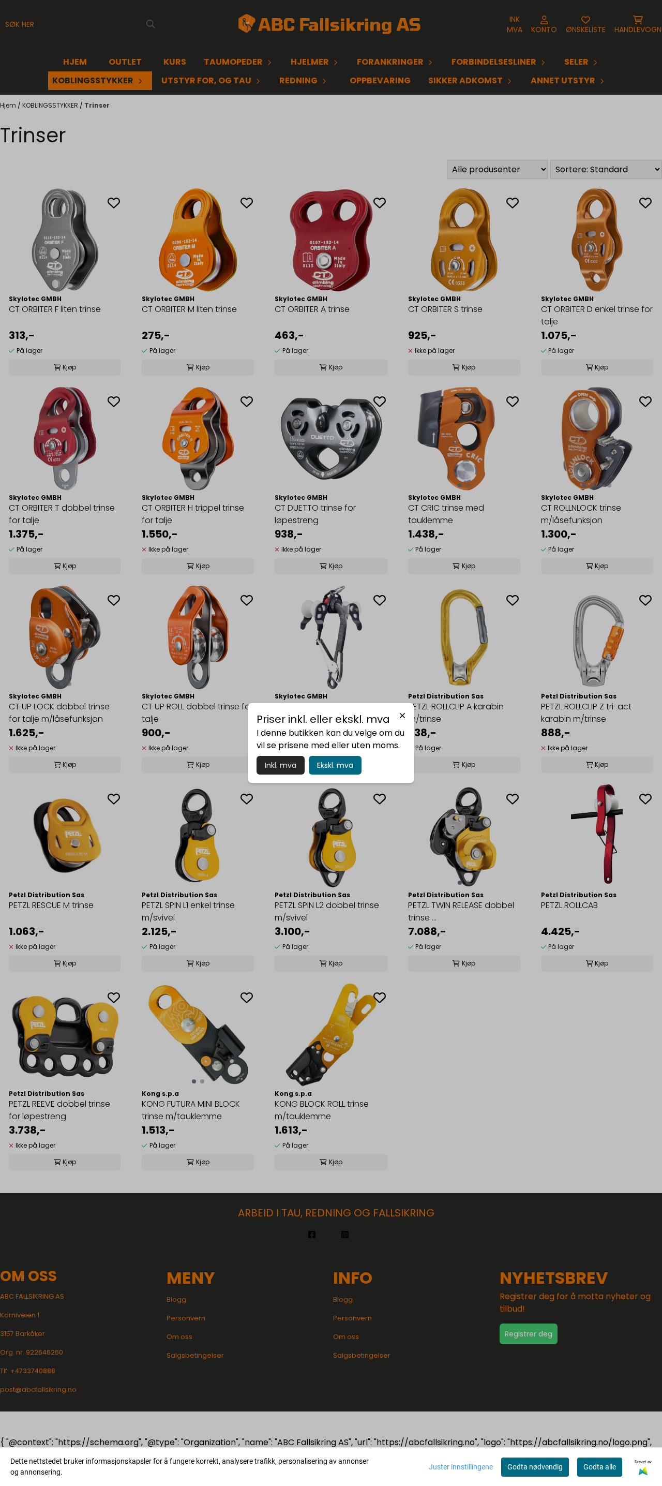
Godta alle (599, 1467)
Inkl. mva (280, 765)
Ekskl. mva (335, 765)
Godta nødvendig (535, 1467)
